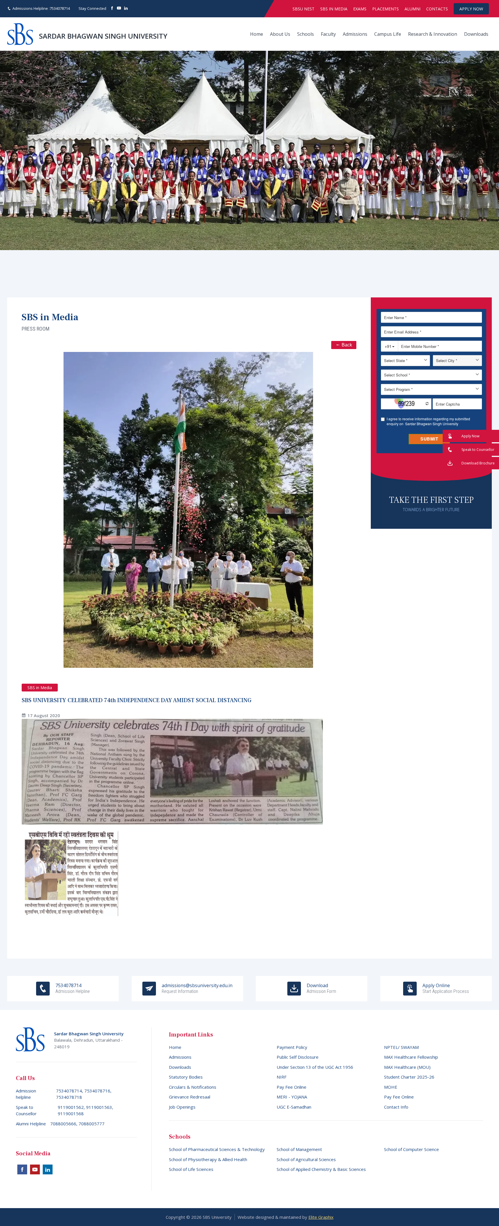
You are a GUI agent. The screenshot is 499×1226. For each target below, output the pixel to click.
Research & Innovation (432, 34)
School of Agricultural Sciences (306, 1159)
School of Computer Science (411, 1149)
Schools (305, 34)
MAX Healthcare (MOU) (407, 1067)
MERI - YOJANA (292, 1097)
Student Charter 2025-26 (409, 1077)
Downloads (476, 34)
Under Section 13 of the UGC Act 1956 (315, 1067)
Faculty (328, 34)
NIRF (281, 1077)
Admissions (355, 34)
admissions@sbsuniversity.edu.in (197, 988)
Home (256, 34)
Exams (359, 9)
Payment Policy (292, 1047)
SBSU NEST (303, 9)
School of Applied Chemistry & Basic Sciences (321, 1169)
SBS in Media (333, 9)
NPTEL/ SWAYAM (401, 1047)
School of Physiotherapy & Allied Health (208, 1159)
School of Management (299, 1149)
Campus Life (387, 34)
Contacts (437, 9)
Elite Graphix (321, 1217)
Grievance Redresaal (189, 1097)
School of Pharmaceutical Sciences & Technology (217, 1149)
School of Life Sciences (191, 1169)
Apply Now (471, 9)
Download (321, 988)
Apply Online (445, 988)
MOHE (390, 1087)
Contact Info (396, 1107)
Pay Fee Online (291, 1087)
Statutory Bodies (186, 1077)
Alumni (412, 9)
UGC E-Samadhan (294, 1107)
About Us (280, 34)
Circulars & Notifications (192, 1087)
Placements (385, 9)
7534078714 (60, 8)
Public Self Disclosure (298, 1057)
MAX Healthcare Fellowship (411, 1057)
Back (347, 344)
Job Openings (182, 1107)
